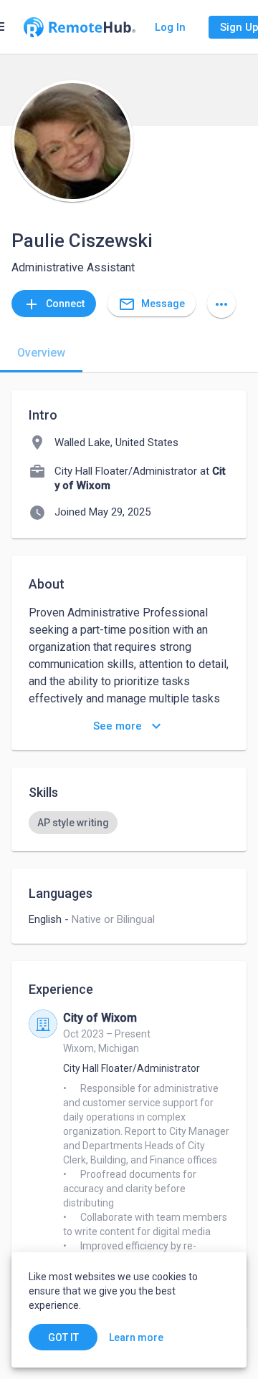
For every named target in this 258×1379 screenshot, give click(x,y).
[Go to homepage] (79, 27)
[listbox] (129, 822)
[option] (73, 822)
